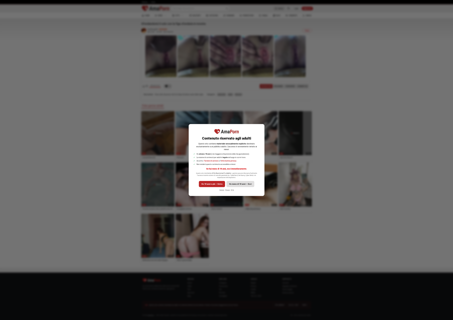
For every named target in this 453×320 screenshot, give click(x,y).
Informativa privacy (228, 161)
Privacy (227, 190)
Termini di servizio (211, 161)
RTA (232, 190)
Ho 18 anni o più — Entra (211, 184)
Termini (221, 190)
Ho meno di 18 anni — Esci (240, 184)
